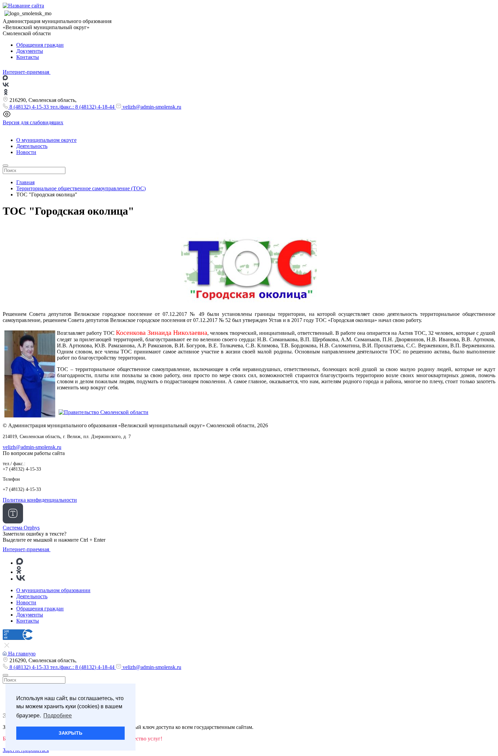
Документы (29, 51)
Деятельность (31, 146)
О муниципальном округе (46, 140)
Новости (26, 152)
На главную (21, 653)
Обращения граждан (40, 45)
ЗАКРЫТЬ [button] (70, 733)
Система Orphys (21, 528)
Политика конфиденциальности (40, 500)
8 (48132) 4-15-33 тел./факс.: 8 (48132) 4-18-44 (62, 107)
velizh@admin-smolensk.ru (151, 107)
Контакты (27, 57)
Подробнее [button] (57, 715)
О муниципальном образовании (53, 590)
